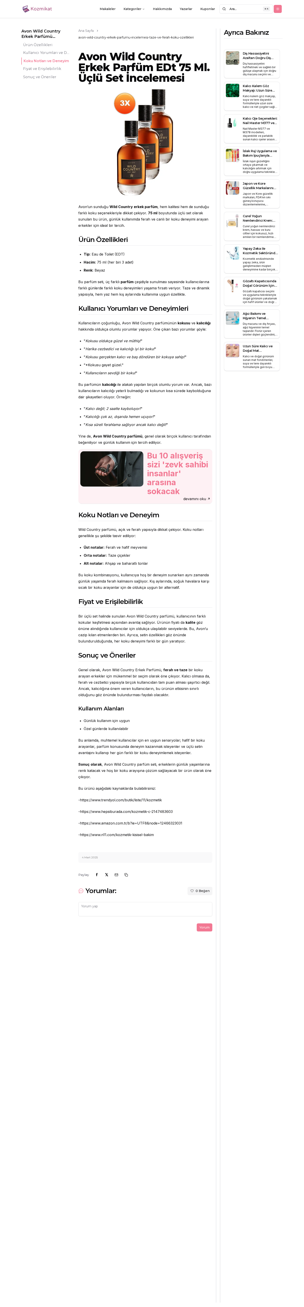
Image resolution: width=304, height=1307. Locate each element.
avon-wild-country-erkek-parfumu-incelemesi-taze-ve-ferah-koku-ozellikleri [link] (136, 37)
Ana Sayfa (86, 31)
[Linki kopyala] (126, 875)
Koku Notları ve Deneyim (46, 61)
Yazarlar (186, 9)
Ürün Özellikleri (38, 45)
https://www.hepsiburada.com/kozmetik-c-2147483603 (126, 811)
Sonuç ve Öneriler (39, 77)
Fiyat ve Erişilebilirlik (42, 69)
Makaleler (108, 9)
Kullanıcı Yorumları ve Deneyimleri (47, 53)
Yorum (204, 927)
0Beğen (203, 891)
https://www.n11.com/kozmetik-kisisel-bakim (117, 834)
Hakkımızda (162, 9)
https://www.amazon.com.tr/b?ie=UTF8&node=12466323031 (131, 823)
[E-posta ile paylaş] (116, 875)
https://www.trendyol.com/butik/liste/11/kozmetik (121, 800)
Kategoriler (132, 9)
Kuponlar (207, 9)
